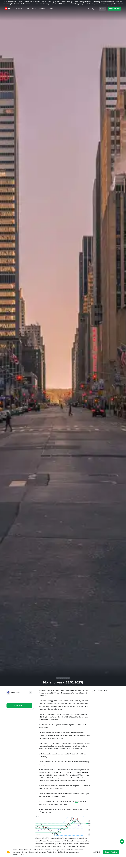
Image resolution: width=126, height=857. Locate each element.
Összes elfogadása (111, 852)
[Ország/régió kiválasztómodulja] (93, 9)
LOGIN (102, 8)
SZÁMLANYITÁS (114, 8)
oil (77, 762)
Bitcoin (72, 786)
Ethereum (87, 786)
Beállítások (96, 852)
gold (76, 801)
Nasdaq (64, 693)
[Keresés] (88, 9)
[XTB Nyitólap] (8, 8)
